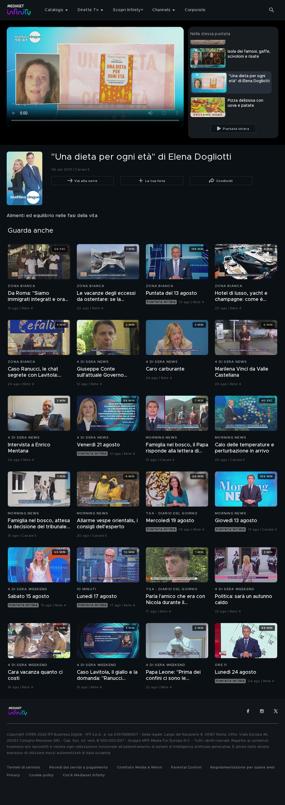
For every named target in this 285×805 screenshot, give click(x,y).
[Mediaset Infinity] (19, 10)
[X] (275, 711)
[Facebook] (247, 711)
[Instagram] (261, 711)
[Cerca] (271, 10)
